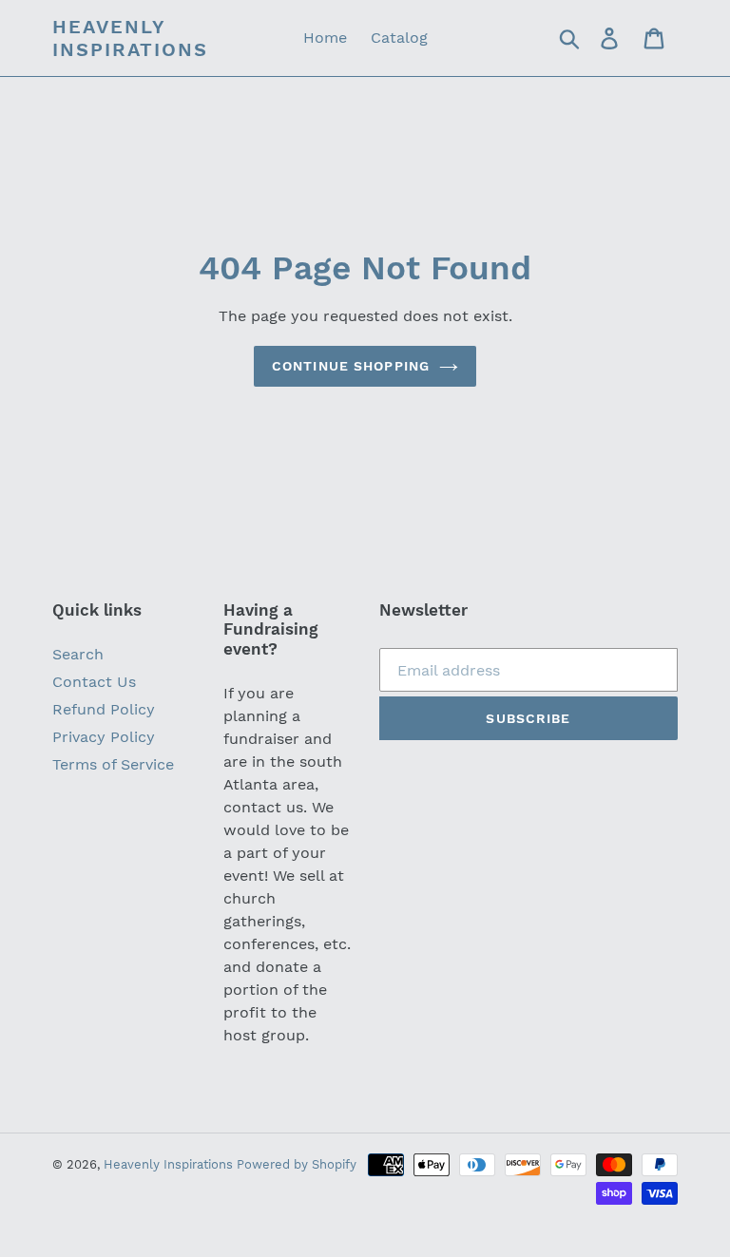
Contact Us (94, 682)
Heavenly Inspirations (130, 38)
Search (78, 654)
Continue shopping (351, 365)
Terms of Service (113, 764)
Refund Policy (103, 709)
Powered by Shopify (296, 1164)
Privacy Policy (103, 737)
